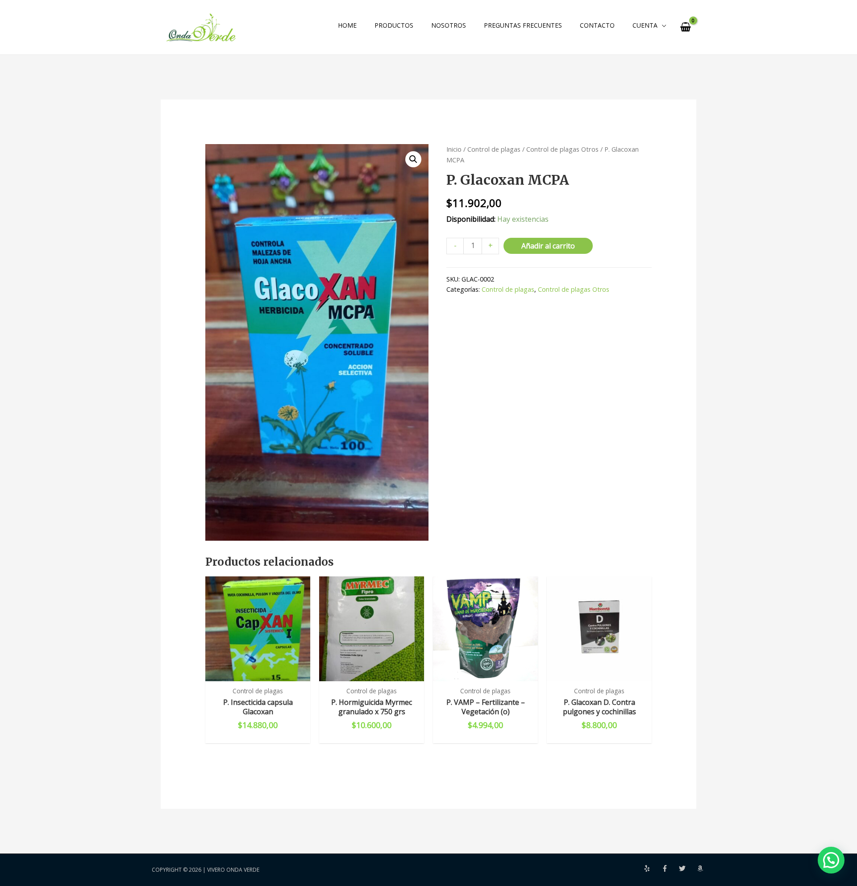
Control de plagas (493, 149)
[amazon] (701, 868)
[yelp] (652, 868)
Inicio (454, 149)
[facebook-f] (670, 868)
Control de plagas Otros (562, 149)
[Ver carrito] (685, 27)
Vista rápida (258, 672)
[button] (413, 159)
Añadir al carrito (548, 246)
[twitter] (688, 868)
